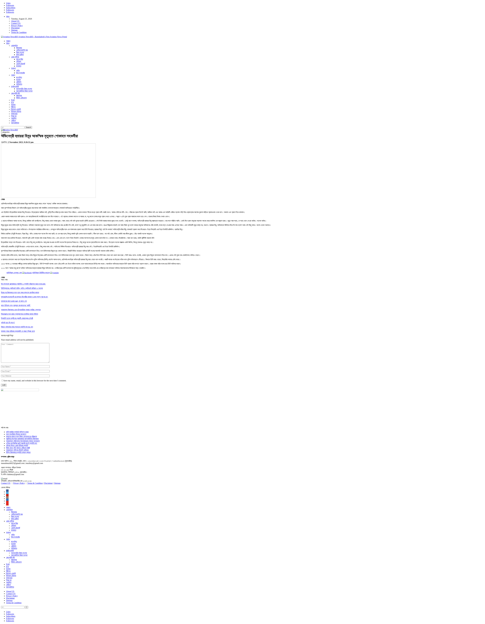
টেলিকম (18, 61)
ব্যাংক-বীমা (19, 59)
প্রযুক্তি (13, 118)
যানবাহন (18, 66)
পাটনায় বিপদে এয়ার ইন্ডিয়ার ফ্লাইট (17, 445)
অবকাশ (13, 68)
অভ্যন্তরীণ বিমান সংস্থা (24, 89)
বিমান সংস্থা (20, 52)
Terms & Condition (19, 32)
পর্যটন (18, 70)
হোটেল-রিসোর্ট (20, 64)
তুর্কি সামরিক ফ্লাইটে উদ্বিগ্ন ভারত (17, 432)
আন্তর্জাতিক (15, 123)
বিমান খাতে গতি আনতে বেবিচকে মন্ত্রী (18, 448)
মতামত (13, 105)
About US (15, 21)
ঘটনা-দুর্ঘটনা (20, 55)
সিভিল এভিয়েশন (21, 98)
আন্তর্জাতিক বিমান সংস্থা (24, 91)
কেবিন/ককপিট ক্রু (22, 50)
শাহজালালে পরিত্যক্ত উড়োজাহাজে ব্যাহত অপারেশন (23, 441)
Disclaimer (15, 28)
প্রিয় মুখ (13, 116)
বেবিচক (13, 121)
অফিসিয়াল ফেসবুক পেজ (14, 273)
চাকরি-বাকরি (15, 86)
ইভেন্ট (13, 100)
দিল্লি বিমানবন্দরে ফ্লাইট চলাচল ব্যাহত (18, 452)
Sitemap (14, 30)
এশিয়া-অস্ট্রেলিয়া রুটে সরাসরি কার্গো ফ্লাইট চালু (21, 443)
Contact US (15, 23)
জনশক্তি (19, 77)
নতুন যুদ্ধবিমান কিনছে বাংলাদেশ (16, 434)
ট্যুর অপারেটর (20, 73)
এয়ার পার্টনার (15, 57)
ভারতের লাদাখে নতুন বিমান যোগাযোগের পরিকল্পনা (21, 436)
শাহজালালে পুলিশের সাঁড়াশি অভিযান (17, 450)
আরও (8, 16)
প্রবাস (13, 75)
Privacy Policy (17, 26)
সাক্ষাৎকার (14, 114)
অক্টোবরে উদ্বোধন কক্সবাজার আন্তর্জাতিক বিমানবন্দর (22, 439)
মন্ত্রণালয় (19, 96)
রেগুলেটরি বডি (15, 93)
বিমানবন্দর (19, 48)
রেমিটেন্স (18, 82)
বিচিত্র (13, 107)
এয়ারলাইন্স (14, 45)
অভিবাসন (19, 84)
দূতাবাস (18, 80)
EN (12, 102)
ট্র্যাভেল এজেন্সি (16, 109)
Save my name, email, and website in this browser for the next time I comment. (35, 381)
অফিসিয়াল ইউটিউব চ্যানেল (41, 273)
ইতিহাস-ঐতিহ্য (16, 111)
